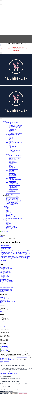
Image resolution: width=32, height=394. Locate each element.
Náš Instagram (9, 224)
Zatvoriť (14, 43)
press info (2, 321)
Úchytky (11, 145)
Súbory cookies (9, 194)
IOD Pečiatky (12, 171)
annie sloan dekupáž (5, 277)
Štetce (10, 131)
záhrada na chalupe (4, 300)
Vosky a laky (12, 130)
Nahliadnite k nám (10, 226)
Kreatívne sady (12, 159)
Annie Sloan (9, 154)
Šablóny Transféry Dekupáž (12, 134)
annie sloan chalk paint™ (6, 268)
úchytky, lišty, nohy (4, 279)
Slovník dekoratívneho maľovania (14, 218)
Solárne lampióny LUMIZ (15, 153)
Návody (8, 211)
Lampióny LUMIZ (10, 151)
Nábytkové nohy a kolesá (15, 147)
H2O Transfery (12, 138)
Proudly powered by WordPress (7, 359)
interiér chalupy (3, 297)
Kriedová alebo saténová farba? (13, 201)
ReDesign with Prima (11, 182)
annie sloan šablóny (4, 276)
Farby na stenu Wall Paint (15, 126)
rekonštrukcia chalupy (5, 298)
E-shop (4, 121)
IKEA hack (8, 215)
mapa (1, 311)
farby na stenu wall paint (6, 289)
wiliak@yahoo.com (4, 358)
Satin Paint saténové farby (12, 198)
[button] (16, 37)
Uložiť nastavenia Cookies (6, 391)
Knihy (10, 165)
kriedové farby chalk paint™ (6, 287)
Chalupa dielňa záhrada (11, 216)
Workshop (5, 206)
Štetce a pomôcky (13, 162)
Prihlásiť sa (2, 237)
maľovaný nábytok (4, 267)
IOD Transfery (12, 174)
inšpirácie (2, 291)
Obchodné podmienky (11, 191)
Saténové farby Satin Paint (15, 127)
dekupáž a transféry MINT (6, 281)
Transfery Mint (12, 181)
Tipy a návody (6, 207)
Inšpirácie (8, 210)
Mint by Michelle (10, 178)
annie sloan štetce (4, 274)
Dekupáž (11, 141)
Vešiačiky (11, 149)
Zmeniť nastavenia (22, 393)
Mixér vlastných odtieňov (12, 203)
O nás (7, 222)
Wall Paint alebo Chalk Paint (12, 202)
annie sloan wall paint (5, 271)
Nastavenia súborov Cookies (6, 326)
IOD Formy (12, 173)
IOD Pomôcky (12, 177)
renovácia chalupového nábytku (7, 301)
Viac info (9, 43)
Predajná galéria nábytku (12, 122)
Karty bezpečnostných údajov (13, 193)
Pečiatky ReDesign (13, 189)
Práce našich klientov (11, 213)
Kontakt (5, 219)
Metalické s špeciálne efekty (15, 133)
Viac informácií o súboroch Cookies (8, 373)
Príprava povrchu (13, 129)
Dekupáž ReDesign (13, 186)
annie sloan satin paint (5, 270)
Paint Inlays (11, 139)
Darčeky (11, 163)
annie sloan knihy (4, 275)
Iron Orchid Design (10, 170)
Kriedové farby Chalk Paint (15, 125)
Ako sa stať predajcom (11, 227)
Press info (8, 223)
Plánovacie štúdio (10, 205)
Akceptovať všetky (5, 393)
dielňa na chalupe (4, 302)
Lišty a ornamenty (13, 146)
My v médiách (9, 214)
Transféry (11, 137)
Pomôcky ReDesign (13, 190)
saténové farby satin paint (6, 290)
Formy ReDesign (13, 187)
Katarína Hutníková (22, 357)
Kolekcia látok (12, 167)
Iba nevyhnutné (13, 393)
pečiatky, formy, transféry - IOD (7, 280)
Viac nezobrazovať (21, 43)
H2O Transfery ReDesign (15, 185)
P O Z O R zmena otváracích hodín (16, 47)
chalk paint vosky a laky (5, 272)
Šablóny (11, 135)
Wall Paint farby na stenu (12, 199)
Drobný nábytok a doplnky (15, 143)
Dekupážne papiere (13, 169)
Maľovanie (8, 123)
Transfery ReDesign (13, 183)
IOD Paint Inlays (13, 175)
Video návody (9, 209)
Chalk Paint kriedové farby (12, 197)
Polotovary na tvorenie (14, 150)
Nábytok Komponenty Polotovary (14, 142)
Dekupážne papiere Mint (15, 179)
